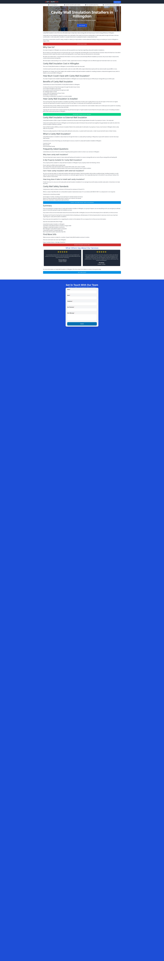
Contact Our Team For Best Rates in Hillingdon (82, 202)
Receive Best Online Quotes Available (82, 114)
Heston (53, 242)
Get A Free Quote (82, 272)
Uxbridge (57, 242)
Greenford (62, 242)
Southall (48, 242)
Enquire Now (82, 276)
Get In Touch (117, 2)
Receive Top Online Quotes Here (82, 244)
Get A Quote (82, 25)
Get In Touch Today (82, 44)
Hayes (44, 242)
